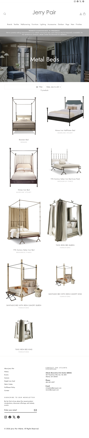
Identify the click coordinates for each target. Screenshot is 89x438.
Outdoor (61, 24)
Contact (6, 390)
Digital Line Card (9, 381)
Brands (9, 24)
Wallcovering (25, 24)
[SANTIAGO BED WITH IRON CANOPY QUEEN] (23, 280)
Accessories (52, 24)
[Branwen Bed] (23, 115)
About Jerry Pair (9, 368)
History (6, 372)
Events (6, 375)
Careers (6, 378)
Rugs (67, 24)
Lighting (43, 24)
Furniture (35, 24)
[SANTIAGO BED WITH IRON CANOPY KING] (65, 274)
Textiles (16, 24)
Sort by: (53, 87)
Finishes (79, 24)
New (72, 24)
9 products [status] (44, 90)
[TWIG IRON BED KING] (23, 330)
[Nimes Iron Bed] (23, 167)
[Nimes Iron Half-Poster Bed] (65, 111)
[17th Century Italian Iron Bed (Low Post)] (65, 162)
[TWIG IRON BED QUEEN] (65, 220)
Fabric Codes (8, 384)
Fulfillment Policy (9, 387)
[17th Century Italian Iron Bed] (23, 222)
